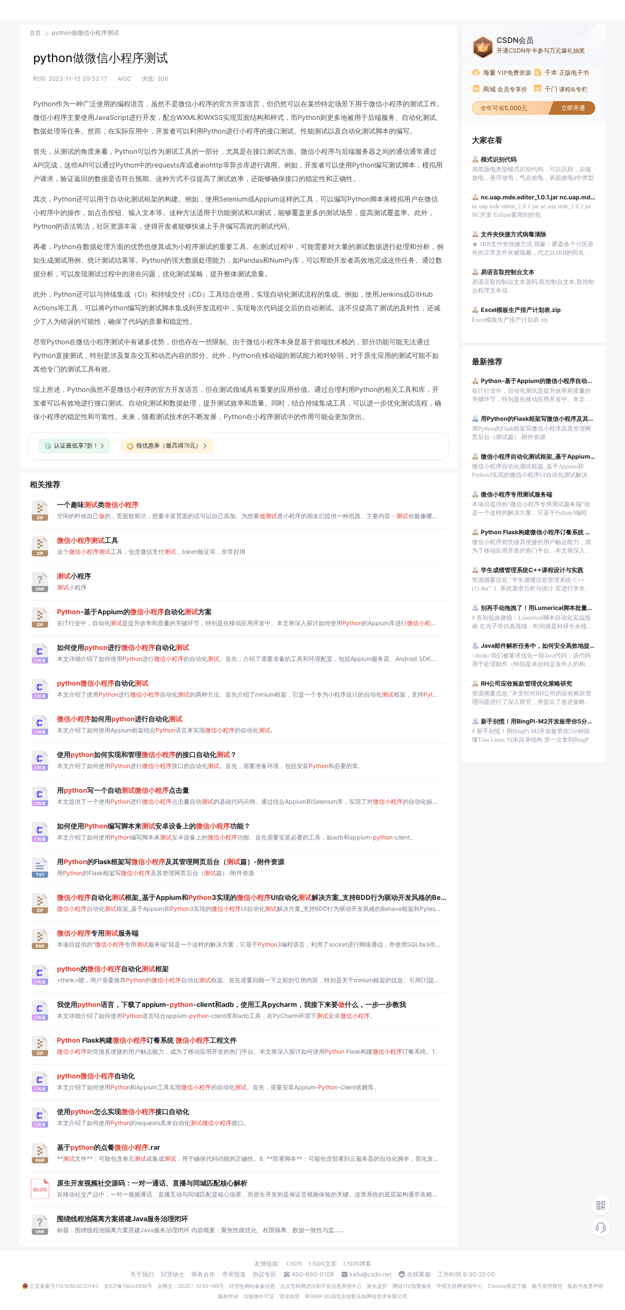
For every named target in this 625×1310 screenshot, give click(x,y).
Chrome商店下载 (507, 1286)
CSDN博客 (357, 1264)
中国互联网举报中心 (460, 1286)
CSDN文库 (323, 1264)
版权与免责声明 (585, 1286)
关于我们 (142, 1274)
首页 (35, 33)
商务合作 (203, 1274)
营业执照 (289, 1296)
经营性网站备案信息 (252, 1286)
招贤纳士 (173, 1274)
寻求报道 (234, 1274)
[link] (35, 33)
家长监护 (377, 1286)
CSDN (294, 1264)
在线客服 (419, 1274)
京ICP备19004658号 (128, 1286)
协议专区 (264, 1274)
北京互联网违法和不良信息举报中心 (321, 1286)
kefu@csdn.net (370, 1274)
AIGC (124, 78)
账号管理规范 (547, 1286)
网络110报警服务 (412, 1286)
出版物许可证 (259, 1296)
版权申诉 (228, 1296)
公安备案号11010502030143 (64, 1286)
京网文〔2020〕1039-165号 (190, 1286)
